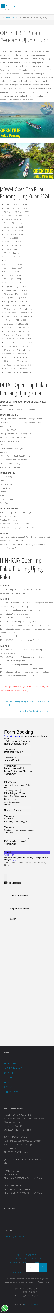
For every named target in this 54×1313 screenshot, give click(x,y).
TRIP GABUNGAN (11, 17)
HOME (7, 1058)
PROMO (7, 1082)
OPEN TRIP (9, 1073)
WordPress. (35, 1304)
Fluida (26, 1304)
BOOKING (8, 1077)
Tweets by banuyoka (14, 1236)
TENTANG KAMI (11, 1092)
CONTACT (8, 1087)
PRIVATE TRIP (10, 1063)
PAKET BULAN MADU (13, 1068)
